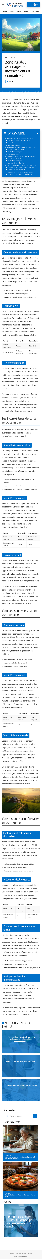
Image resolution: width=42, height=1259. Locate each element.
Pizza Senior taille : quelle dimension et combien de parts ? (20, 1195)
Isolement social (13, 154)
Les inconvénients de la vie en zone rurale (21, 147)
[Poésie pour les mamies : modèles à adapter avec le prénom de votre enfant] (20, 1139)
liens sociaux (20, 116)
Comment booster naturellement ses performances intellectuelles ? (21, 1038)
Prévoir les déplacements (17, 170)
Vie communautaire (14, 145)
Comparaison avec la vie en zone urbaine (21, 156)
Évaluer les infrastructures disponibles (21, 167)
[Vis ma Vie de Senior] (15, 4)
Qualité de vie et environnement (19, 141)
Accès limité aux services (17, 150)
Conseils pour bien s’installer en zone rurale (22, 165)
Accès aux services (14, 158)
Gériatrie (11, 1213)
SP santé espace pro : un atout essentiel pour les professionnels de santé (21, 1221)
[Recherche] (30, 4)
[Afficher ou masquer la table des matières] (31, 133)
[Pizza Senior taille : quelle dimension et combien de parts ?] (20, 1176)
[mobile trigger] (4, 4)
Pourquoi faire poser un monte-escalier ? (21, 1061)
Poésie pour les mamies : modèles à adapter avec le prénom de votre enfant (20, 1157)
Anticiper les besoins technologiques (20, 174)
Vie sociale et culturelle (16, 163)
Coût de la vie (13, 143)
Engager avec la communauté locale (20, 172)
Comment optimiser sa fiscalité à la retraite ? (21, 1086)
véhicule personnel (21, 507)
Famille (8, 1155)
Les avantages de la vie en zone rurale (20, 138)
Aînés (8, 1193)
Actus (11, 81)
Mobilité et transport (15, 152)
